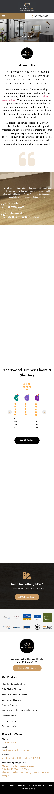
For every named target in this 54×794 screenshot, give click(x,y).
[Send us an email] (3, 215)
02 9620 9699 (16, 207)
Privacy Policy (30, 788)
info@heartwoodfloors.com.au (23, 216)
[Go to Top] (48, 781)
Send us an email (14, 213)
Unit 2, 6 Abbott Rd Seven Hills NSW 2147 (21, 758)
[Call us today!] (3, 205)
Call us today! (13, 203)
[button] (3, 16)
